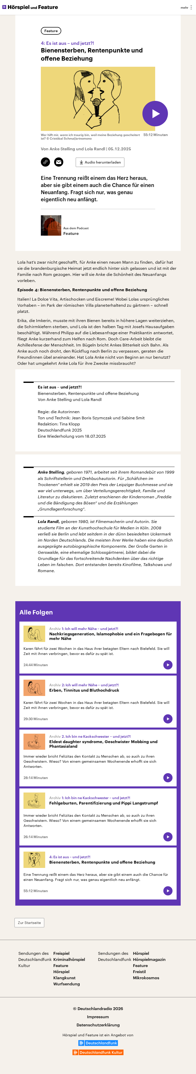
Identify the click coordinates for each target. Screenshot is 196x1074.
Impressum (98, 1016)
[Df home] (98, 1044)
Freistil (139, 971)
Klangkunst (64, 977)
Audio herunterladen (103, 162)
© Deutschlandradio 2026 (98, 1008)
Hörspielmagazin (149, 959)
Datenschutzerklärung (98, 1024)
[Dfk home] (98, 1053)
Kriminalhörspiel (69, 959)
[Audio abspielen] (155, 113)
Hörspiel (61, 971)
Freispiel (61, 953)
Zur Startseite (29, 922)
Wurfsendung (66, 983)
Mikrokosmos (146, 977)
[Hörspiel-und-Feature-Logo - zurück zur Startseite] (30, 7)
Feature (51, 31)
